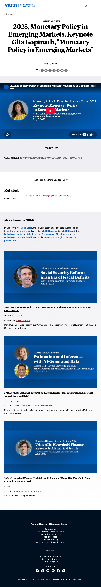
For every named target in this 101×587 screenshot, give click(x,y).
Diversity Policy (50, 559)
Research (11, 14)
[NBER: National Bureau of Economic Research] (22, 6)
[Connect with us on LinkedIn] (42, 570)
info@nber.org (50, 539)
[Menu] (94, 6)
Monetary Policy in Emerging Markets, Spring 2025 (48, 196)
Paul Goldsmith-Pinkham (28, 491)
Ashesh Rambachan (43, 406)
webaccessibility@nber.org (50, 542)
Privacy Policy (50, 562)
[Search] (86, 6)
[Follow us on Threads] (53, 570)
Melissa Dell (23, 406)
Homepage (50, 551)
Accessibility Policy (50, 556)
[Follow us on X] (37, 570)
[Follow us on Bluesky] (47, 570)
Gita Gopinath (11, 157)
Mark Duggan (23, 320)
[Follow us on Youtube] (63, 570)
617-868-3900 (50, 537)
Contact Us (50, 529)
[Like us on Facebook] (58, 570)
